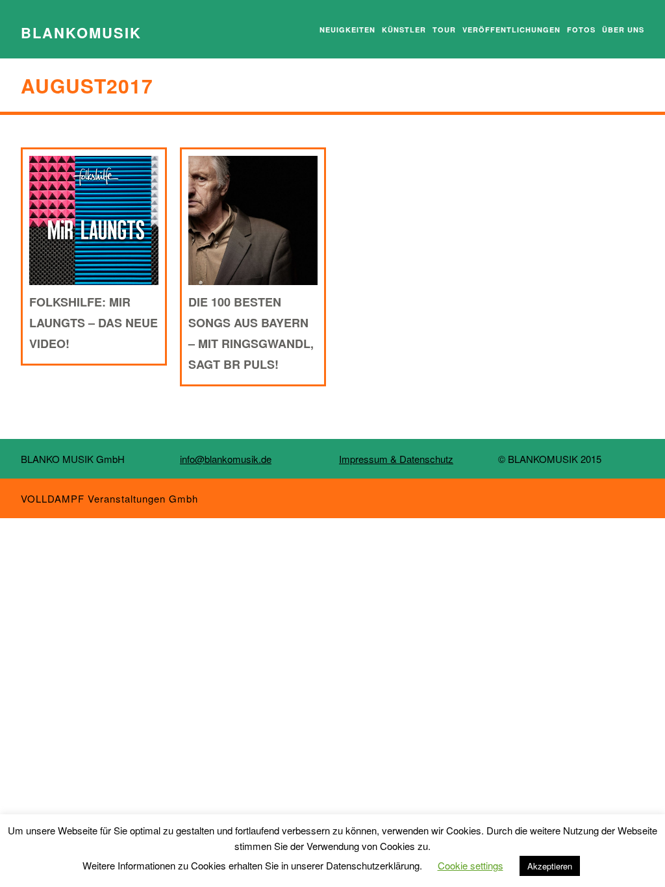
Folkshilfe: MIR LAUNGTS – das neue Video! (93, 323)
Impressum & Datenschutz (396, 459)
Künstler (404, 29)
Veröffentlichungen (511, 29)
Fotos (581, 29)
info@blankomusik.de (225, 459)
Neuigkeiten (347, 29)
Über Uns (623, 29)
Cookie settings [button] (470, 865)
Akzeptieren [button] (549, 866)
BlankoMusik (81, 32)
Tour (444, 29)
